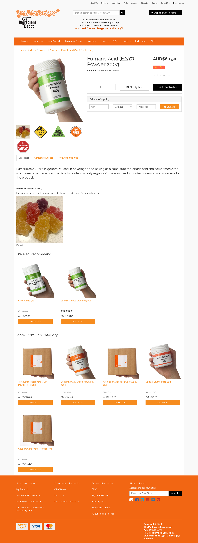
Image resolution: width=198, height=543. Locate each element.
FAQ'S (94, 489)
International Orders (101, 508)
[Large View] (23, 132)
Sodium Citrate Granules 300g (76, 300)
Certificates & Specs (43, 158)
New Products (54, 41)
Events (154, 3)
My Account (22, 489)
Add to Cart (35, 321)
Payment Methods (100, 495)
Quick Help (115, 3)
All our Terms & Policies (103, 514)
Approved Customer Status (29, 501)
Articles (134, 3)
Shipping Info (98, 501)
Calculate (170, 107)
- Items (165, 13)
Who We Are (60, 489)
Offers (116, 41)
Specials (105, 41)
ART (153, 41)
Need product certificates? (66, 501)
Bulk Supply (141, 41)
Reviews (62, 158)
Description (24, 158)
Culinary (23, 41)
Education (145, 3)
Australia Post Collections (28, 495)
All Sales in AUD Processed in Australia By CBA (30, 509)
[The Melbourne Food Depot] (38, 18)
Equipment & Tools (74, 41)
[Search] (122, 12)
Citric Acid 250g (26, 300)
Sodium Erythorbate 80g (158, 382)
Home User (38, 41)
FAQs (126, 3)
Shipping (104, 3)
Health (126, 41)
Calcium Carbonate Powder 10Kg (35, 449)
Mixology (92, 41)
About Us (94, 3)
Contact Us (165, 3)
